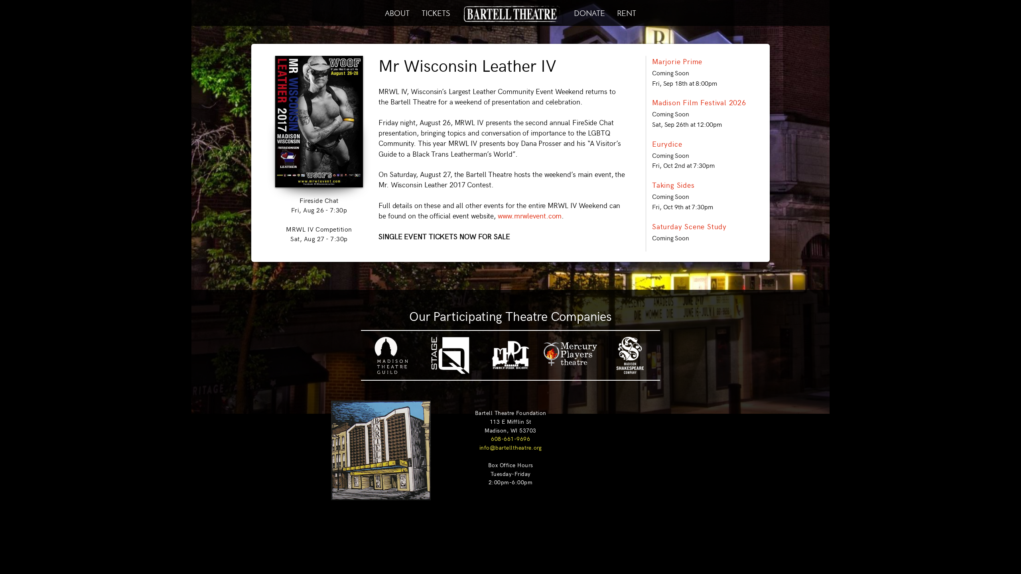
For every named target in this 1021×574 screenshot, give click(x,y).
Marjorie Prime (677, 61)
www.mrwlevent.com (529, 215)
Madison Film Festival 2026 (699, 102)
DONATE (589, 12)
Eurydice (667, 144)
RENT (626, 12)
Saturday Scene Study (689, 226)
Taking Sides (673, 185)
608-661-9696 (510, 438)
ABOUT (397, 12)
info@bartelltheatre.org (510, 447)
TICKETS (436, 12)
